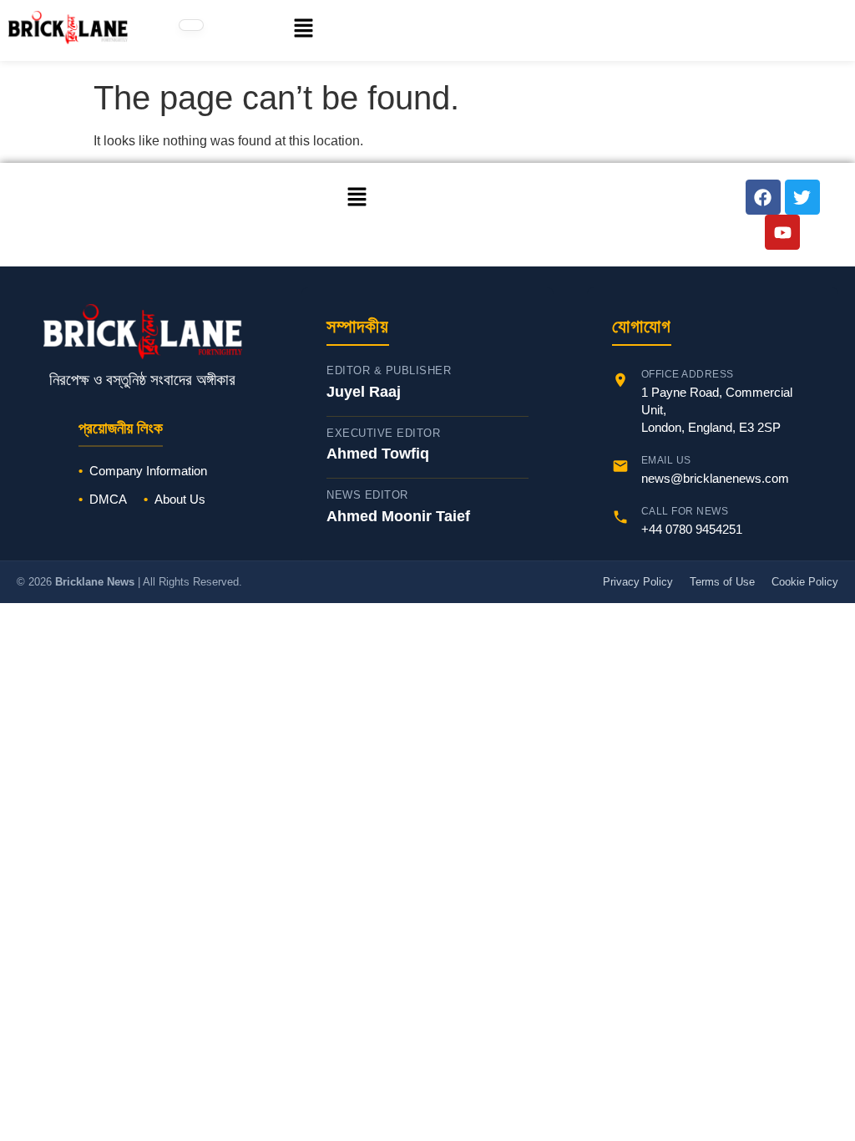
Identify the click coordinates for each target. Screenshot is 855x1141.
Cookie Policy (805, 582)
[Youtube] (782, 232)
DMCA (108, 499)
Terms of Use (722, 582)
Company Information (148, 471)
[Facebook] (763, 197)
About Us (179, 499)
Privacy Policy (638, 582)
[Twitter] (802, 197)
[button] (285, 29)
